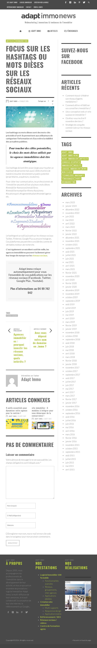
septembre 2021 (73, 248)
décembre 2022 (72, 209)
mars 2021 (70, 269)
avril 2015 (70, 469)
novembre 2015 (72, 445)
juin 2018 (70, 346)
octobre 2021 (72, 244)
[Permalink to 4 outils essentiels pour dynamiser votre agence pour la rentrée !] (17, 424)
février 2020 (71, 283)
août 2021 (70, 251)
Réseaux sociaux (11, 315)
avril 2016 (70, 431)
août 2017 (70, 378)
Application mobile (53, 614)
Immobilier (67, 165)
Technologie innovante (73, 175)
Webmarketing (21, 41)
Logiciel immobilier (71, 168)
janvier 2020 (71, 287)
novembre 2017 (72, 367)
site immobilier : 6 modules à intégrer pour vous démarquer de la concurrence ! (42, 411)
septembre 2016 (73, 413)
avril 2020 (70, 280)
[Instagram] (70, 2)
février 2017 (71, 399)
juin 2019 (70, 311)
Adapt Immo (13, 416)
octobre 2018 (72, 336)
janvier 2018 (71, 364)
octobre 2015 (72, 448)
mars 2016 (70, 434)
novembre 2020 (72, 276)
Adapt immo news (70, 155)
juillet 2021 (71, 255)
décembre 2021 (72, 237)
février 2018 (71, 360)
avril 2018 (70, 353)
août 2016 (70, 417)
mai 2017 (70, 389)
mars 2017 (70, 395)
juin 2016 (70, 424)
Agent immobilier (70, 158)
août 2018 (70, 343)
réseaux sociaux (39, 255)
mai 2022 (70, 220)
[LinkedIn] (75, 2)
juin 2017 (70, 385)
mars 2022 (70, 227)
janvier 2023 (71, 206)
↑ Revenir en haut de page (81, 640)
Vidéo (78, 178)
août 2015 (70, 455)
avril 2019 (70, 318)
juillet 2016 (71, 420)
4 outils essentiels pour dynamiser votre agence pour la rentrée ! (16, 410)
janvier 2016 (71, 441)
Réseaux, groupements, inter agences (51, 590)
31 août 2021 (22, 416)
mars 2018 (70, 357)
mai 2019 (70, 315)
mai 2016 (70, 427)
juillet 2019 (71, 308)
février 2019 (71, 325)
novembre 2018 (72, 332)
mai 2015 (70, 466)
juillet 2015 (71, 459)
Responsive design (53, 611)
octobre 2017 (72, 371)
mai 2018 (70, 350)
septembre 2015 (73, 452)
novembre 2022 (72, 213)
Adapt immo (67, 152)
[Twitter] (84, 2)
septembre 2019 (73, 301)
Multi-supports (51, 608)
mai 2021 (70, 262)
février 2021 (71, 272)
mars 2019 (70, 322)
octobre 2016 (72, 410)
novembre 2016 (72, 406)
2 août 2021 (47, 419)
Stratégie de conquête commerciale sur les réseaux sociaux (78, 128)
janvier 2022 (71, 234)
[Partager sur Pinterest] (52, 104)
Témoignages (68, 178)
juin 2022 (70, 216)
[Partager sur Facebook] (48, 101)
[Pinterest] (79, 2)
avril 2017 (70, 392)
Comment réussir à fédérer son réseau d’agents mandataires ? (77, 98)
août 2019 (70, 304)
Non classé (67, 172)
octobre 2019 (72, 297)
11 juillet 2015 (24, 101)
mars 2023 (70, 202)
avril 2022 (70, 223)
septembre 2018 (73, 339)
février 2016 (71, 438)
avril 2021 (70, 266)
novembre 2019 (72, 294)
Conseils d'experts (71, 162)
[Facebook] (66, 2)
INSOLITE (78, 165)
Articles (10, 41)
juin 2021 (70, 258)
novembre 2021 (72, 241)
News (84, 168)
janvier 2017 (71, 403)
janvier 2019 (71, 329)
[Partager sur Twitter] (52, 101)
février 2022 (71, 230)
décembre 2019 (72, 290)
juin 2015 (70, 462)
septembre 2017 (73, 374)
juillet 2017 (71, 381)
